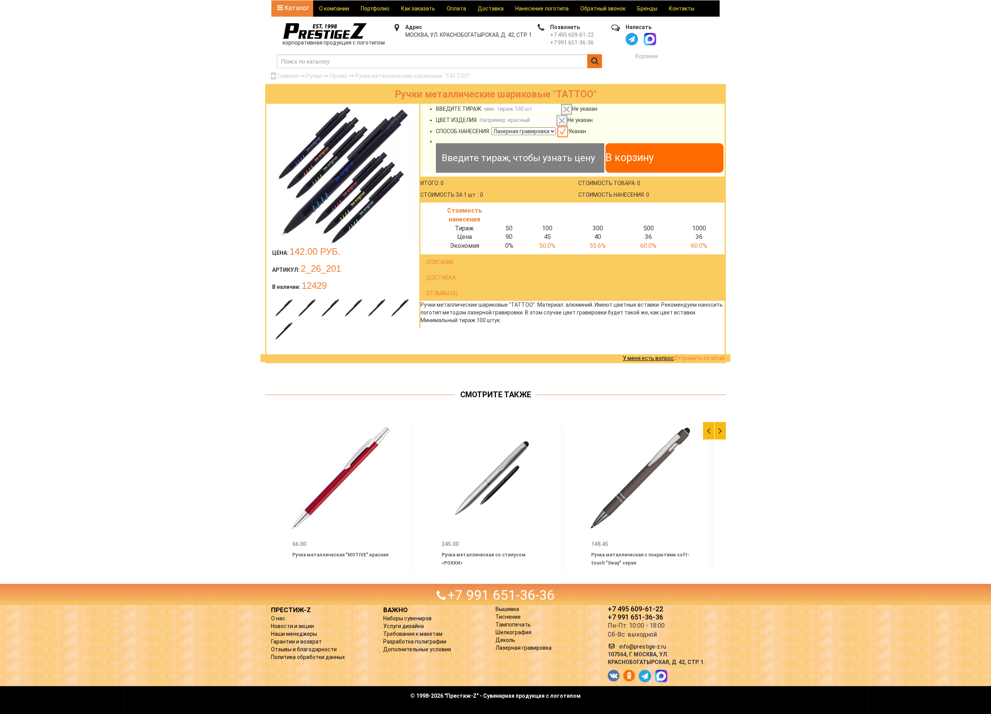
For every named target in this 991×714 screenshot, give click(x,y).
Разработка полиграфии (414, 641)
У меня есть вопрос (648, 358)
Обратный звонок (603, 8)
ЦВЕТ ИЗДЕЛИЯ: (457, 120)
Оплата (456, 8)
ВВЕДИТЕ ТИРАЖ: (459, 109)
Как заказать (418, 8)
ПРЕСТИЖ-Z (291, 610)
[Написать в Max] (650, 39)
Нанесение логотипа (542, 8)
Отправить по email (699, 358)
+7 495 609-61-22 (572, 35)
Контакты (681, 8)
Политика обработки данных (308, 657)
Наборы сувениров (407, 618)
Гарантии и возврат (296, 641)
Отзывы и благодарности (304, 649)
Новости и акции (292, 626)
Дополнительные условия (417, 649)
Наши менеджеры (294, 634)
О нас (278, 618)
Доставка (491, 8)
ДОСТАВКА (441, 278)
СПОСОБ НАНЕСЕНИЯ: (463, 131)
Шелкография (514, 632)
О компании (334, 8)
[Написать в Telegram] (632, 39)
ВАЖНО (395, 610)
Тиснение (508, 617)
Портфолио (375, 8)
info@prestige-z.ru (642, 647)
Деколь (505, 640)
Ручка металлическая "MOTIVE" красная (340, 555)
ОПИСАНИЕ (440, 262)
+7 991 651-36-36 (572, 42)
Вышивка (507, 609)
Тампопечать (513, 624)
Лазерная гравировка (524, 648)
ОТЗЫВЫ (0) (442, 293)
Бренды (647, 8)
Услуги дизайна (403, 626)
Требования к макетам (412, 634)
